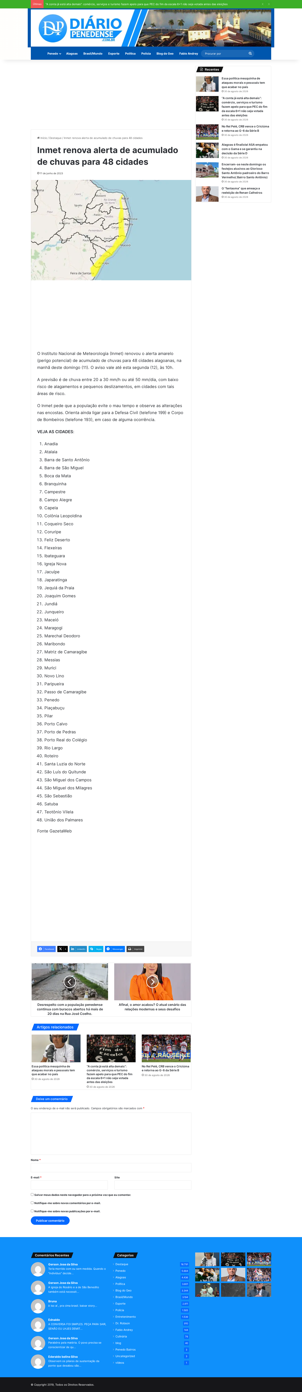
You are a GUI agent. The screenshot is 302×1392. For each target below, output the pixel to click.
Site (117, 1177)
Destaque (55, 138)
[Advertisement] (111, 94)
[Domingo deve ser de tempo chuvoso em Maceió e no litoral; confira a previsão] (233, 1290)
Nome (36, 1160)
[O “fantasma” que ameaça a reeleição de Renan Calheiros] (207, 194)
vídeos (119, 1362)
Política (130, 53)
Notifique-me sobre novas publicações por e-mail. (67, 1211)
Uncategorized (125, 1356)
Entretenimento (125, 1316)
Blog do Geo (165, 53)
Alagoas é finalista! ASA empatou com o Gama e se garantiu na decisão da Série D (245, 149)
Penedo (52, 53)
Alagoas (72, 53)
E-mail (36, 1177)
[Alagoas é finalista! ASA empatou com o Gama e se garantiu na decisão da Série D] (207, 150)
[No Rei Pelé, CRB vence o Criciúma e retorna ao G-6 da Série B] (166, 1048)
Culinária (121, 1336)
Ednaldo (54, 1319)
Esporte (113, 53)
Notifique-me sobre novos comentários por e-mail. (67, 1203)
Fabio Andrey (188, 53)
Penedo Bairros (125, 1349)
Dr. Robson (122, 1323)
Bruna (52, 1301)
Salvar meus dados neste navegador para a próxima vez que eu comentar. (82, 1194)
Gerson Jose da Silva (63, 1264)
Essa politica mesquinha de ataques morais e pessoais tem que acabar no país (53, 1070)
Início (43, 138)
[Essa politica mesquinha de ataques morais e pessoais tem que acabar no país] (56, 1048)
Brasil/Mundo (93, 53)
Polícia (146, 53)
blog (118, 1343)
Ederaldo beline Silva (63, 1356)
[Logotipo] (151, 28)
